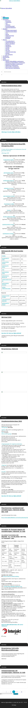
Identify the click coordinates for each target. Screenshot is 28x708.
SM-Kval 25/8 (6, 317)
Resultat (7, 53)
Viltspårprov (8, 46)
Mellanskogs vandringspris (11, 65)
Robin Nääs (3, 82)
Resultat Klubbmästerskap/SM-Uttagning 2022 (13, 145)
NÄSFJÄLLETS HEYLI (9, 188)
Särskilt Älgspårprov (10, 42)
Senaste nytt (6, 18)
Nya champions (9, 54)
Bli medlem (8, 20)
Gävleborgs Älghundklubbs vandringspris (15, 62)
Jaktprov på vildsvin (10, 43)
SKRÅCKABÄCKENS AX (8, 180)
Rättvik (7, 34)
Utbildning (7, 25)
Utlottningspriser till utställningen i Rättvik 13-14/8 (13, 671)
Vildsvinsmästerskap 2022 (11, 86)
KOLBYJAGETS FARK (9, 204)
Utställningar (6, 56)
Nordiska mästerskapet (11, 30)
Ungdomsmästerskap (10, 52)
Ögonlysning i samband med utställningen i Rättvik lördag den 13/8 (12, 510)
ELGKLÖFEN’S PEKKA (8, 159)
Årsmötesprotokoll (9, 26)
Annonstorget (6, 57)
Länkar (4, 58)
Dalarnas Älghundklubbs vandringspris (14, 61)
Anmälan (7, 47)
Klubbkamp (8, 37)
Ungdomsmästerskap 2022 (11, 421)
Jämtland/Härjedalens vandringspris (14, 64)
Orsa (6, 33)
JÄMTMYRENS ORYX (8, 172)
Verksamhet (5, 19)
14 (21, 691)
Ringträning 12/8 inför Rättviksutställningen (10, 649)
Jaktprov (5, 39)
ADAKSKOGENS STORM (8, 224)
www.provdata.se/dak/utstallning (11, 576)
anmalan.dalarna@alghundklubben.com (13, 586)
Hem (4, 16)
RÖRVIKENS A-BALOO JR (5, 276)
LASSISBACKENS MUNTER (6, 300)
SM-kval (7, 49)
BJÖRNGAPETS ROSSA (8, 233)
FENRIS (9, 210)
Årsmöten (7, 38)
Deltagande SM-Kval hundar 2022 (12, 252)
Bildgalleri (5, 29)
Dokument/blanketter (10, 27)
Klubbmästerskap (9, 35)
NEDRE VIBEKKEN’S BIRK (9, 216)
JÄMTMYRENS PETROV (9, 196)
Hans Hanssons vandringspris (12, 68)
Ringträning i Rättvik (9, 349)
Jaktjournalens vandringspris (12, 66)
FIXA (3, 269)
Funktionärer (8, 22)
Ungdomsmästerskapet (11, 31)
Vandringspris (6, 60)
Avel (6, 23)
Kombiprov (8, 45)
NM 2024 (7, 50)
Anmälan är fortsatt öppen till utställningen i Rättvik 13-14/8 (13, 530)
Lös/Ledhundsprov (9, 41)
